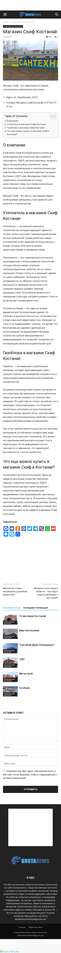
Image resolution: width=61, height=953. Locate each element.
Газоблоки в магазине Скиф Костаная (26, 127)
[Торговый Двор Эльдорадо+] (10, 648)
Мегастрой (26, 673)
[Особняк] (10, 691)
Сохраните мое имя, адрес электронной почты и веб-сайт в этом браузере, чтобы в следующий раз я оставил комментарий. (30, 774)
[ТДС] (10, 662)
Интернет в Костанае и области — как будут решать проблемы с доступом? (46, 593)
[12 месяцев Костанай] (10, 619)
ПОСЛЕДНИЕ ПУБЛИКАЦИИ (35, 608)
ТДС (22, 659)
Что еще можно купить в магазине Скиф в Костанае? (28, 132)
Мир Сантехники (29, 630)
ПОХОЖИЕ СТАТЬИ (11, 608)
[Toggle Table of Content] (51, 116)
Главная (22, 927)
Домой (6, 21)
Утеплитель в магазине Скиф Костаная (26, 124)
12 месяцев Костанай (32, 616)
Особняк (24, 687)
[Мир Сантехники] (10, 634)
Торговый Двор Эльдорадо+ (36, 644)
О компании (12, 121)
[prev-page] (5, 702)
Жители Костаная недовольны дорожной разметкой (15, 591)
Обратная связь (35, 927)
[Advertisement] (30, 5)
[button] (5, 14)
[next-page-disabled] (9, 702)
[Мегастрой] (10, 677)
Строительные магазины (23, 21)
